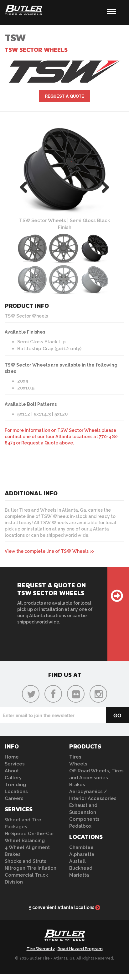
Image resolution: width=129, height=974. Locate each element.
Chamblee (81, 847)
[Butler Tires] (64, 936)
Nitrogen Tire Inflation (30, 868)
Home (12, 757)
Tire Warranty (41, 948)
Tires (75, 757)
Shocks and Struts (25, 861)
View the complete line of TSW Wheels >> (50, 551)
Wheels (78, 764)
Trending (15, 784)
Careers (14, 798)
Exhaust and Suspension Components (84, 812)
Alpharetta (81, 854)
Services (15, 764)
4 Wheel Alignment (27, 847)
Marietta (79, 875)
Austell (77, 861)
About (12, 771)
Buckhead (80, 868)
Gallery (13, 778)
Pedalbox (80, 826)
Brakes (13, 854)
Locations (16, 791)
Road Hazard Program (80, 948)
